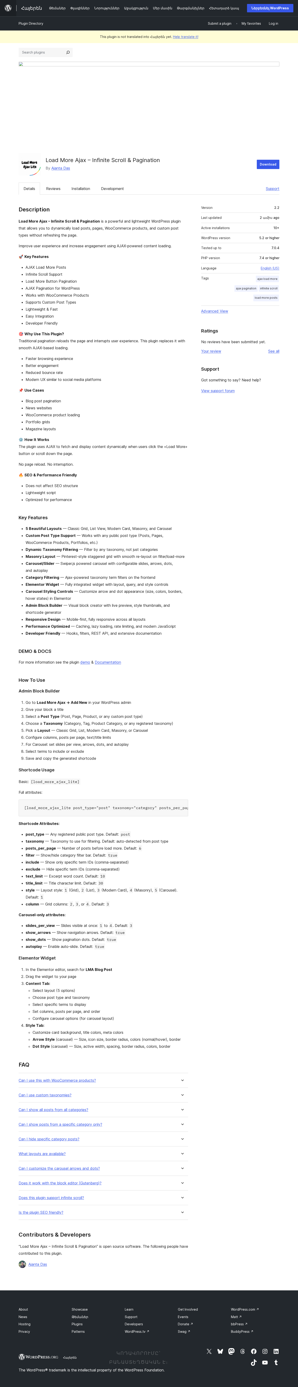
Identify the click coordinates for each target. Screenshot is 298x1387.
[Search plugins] (68, 52)
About (23, 1309)
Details (29, 188)
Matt (236, 1317)
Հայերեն (70, 1357)
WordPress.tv (137, 1331)
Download (268, 164)
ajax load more (267, 279)
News (23, 1317)
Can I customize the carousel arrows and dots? (59, 1168)
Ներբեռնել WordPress (270, 8)
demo (85, 662)
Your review (211, 351)
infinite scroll (269, 288)
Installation (80, 188)
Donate (185, 1324)
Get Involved (188, 1309)
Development (112, 188)
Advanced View (214, 311)
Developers (134, 1324)
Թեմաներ (80, 1317)
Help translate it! (185, 37)
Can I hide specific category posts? (49, 1139)
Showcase (80, 1309)
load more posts (266, 297)
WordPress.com (245, 1309)
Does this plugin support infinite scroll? (51, 1198)
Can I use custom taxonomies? (45, 1095)
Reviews (53, 188)
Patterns (78, 1331)
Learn (129, 1309)
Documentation (108, 662)
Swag (184, 1331)
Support (272, 188)
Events (183, 1317)
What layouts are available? (42, 1154)
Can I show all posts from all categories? (53, 1110)
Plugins (77, 1324)
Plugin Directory (31, 23)
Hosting (24, 1324)
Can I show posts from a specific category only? (60, 1124)
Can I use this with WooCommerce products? (57, 1080)
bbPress (239, 1324)
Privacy (24, 1331)
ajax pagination (246, 288)
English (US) (270, 268)
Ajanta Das (60, 168)
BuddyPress (242, 1331)
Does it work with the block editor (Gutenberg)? (60, 1183)
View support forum (218, 390)
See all (273, 351)
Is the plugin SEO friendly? (41, 1212)
